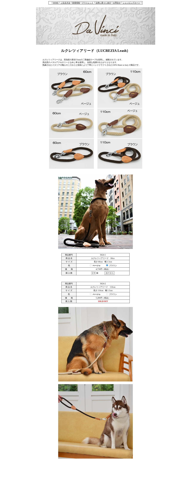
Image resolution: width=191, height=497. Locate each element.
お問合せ (117, 3)
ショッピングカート (131, 3)
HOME (56, 3)
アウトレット (88, 3)
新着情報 (76, 3)
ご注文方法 (65, 3)
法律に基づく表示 (103, 3)
